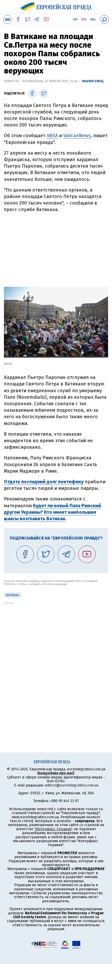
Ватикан (12, 595)
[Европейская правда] (56, 6)
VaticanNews (77, 135)
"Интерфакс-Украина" (53, 829)
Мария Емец (93, 81)
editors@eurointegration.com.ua (71, 785)
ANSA (52, 135)
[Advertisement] (56, 247)
